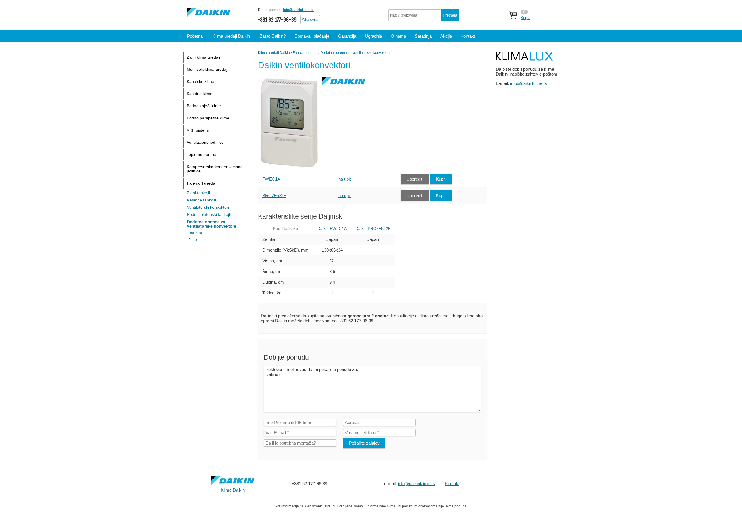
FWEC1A (271, 179)
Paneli (193, 240)
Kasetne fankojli (201, 200)
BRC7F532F (274, 195)
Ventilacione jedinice (205, 142)
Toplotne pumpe (201, 154)
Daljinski (195, 233)
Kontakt (452, 483)
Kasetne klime (199, 94)
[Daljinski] (290, 168)
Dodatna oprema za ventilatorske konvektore (355, 53)
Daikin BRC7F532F (373, 228)
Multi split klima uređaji (207, 69)
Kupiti (441, 179)
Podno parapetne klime (208, 118)
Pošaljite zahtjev (364, 443)
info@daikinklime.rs (298, 10)
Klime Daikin (233, 489)
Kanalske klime (200, 81)
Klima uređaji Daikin (274, 53)
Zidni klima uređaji (203, 57)
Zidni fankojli (198, 193)
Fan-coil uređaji (305, 53)
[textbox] (423, 15)
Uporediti (414, 179)
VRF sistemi (198, 130)
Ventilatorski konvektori (208, 207)
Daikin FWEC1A (332, 228)
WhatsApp (310, 20)
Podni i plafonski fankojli (209, 214)
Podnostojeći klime (204, 106)
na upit (344, 179)
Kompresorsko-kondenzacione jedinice (215, 169)
